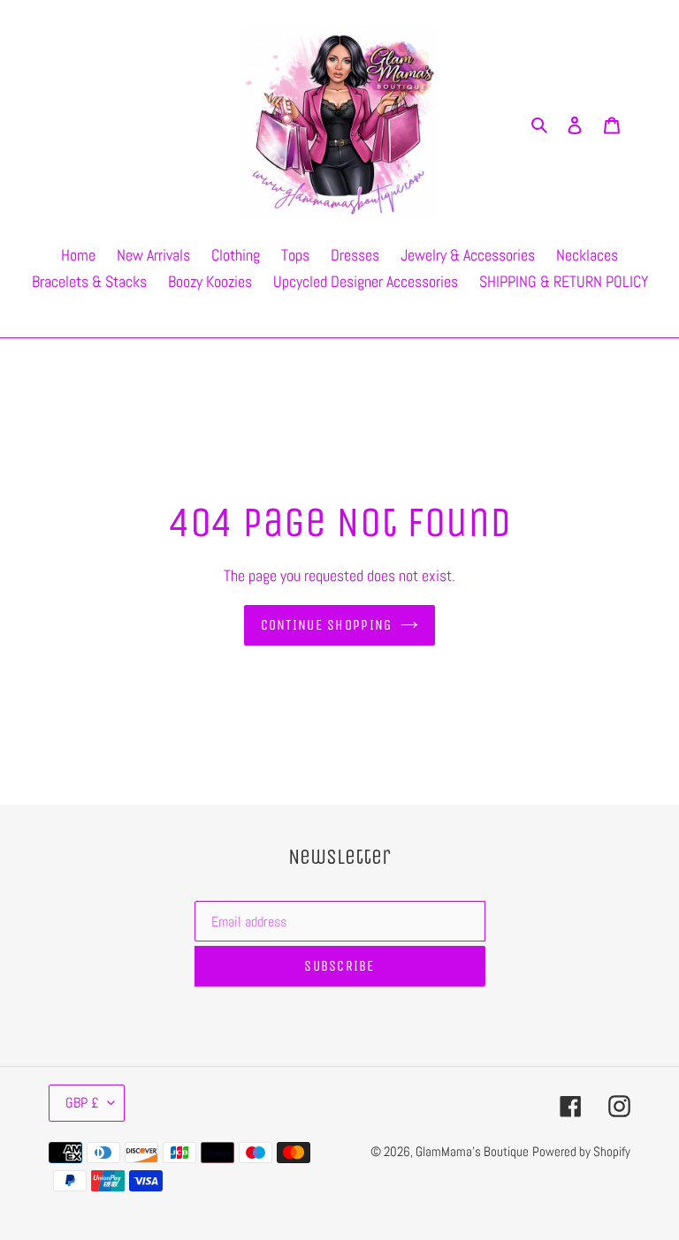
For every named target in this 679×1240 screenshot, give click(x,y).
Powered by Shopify (581, 1151)
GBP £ (82, 1102)
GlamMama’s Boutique (472, 1151)
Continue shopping (327, 624)
